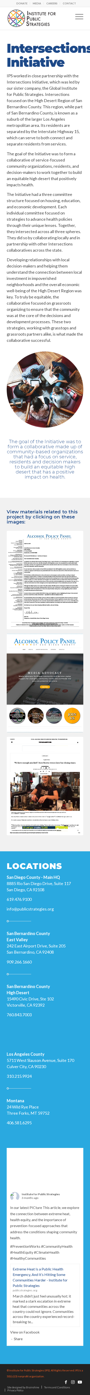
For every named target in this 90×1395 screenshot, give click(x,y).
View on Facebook (25, 1332)
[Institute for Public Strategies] (37, 18)
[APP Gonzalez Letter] (45, 580)
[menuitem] (22, 3)
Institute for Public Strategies (41, 1194)
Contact (69, 3)
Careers (51, 3)
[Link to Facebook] (66, 1381)
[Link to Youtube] (79, 1381)
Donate (21, 3)
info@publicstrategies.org (30, 908)
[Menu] (77, 16)
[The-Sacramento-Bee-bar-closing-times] (45, 786)
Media (37, 3)
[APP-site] (45, 683)
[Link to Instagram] (72, 1381)
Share (18, 1339)
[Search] (64, 16)
